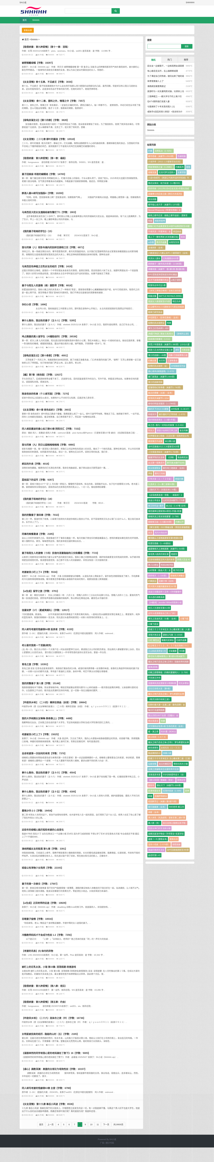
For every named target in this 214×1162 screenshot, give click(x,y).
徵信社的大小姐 (181, 764)
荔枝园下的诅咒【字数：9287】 (38, 479)
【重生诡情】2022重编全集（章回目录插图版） (170, 527)
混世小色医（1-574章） (159, 844)
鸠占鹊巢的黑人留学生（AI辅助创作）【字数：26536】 (50, 336)
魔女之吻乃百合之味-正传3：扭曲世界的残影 (168, 661)
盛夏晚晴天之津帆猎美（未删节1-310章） (167, 549)
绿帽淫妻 (152, 172)
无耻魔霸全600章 (171, 258)
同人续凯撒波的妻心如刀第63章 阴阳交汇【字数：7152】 (52, 428)
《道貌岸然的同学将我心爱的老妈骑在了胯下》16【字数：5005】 (56, 1053)
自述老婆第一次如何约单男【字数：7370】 (44, 753)
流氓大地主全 (154, 635)
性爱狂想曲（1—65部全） (160, 543)
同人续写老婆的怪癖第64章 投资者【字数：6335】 (48, 629)
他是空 (174, 554)
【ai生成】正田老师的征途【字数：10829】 (45, 903)
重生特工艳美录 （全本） (174, 468)
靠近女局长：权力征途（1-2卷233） (164, 183)
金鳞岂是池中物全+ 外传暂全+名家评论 (166, 834)
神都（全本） (154, 812)
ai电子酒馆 (176, 280)
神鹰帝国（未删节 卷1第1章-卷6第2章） (167, 269)
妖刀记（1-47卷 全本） (176, 506)
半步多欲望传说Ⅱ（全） (174, 774)
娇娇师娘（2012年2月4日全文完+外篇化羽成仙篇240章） (168, 189)
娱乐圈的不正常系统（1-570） (173, 414)
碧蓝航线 (177, 231)
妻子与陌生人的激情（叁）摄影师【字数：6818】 (48, 285)
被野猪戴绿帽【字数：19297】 (38, 62)
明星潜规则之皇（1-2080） (160, 167)
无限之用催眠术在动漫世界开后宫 (163, 769)
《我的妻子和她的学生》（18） (38, 499)
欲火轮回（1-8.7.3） (157, 737)
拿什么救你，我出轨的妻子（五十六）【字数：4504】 (49, 772)
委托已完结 (160, 473)
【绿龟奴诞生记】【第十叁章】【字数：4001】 (45, 355)
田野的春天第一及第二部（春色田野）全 (166, 705)
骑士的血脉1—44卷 (157, 355)
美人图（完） (154, 823)
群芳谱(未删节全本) (176, 463)
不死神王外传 (154, 678)
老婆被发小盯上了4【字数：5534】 (40, 572)
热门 (169, 59)
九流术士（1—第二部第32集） (162, 484)
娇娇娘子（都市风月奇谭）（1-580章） (165, 264)
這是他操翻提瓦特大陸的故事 (161, 559)
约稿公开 (180, 522)
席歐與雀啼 (160, 221)
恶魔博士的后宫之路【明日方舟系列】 (165, 194)
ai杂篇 (151, 242)
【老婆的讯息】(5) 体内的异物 (37, 951)
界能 (150, 473)
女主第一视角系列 (156, 463)
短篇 (150, 221)
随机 (153, 60)
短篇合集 (152, 296)
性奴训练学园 (167, 565)
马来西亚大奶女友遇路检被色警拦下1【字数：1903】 (49, 212)
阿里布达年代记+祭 (157, 285)
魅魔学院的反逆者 (156, 457)
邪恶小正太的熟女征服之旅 (160, 350)
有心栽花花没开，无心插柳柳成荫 (162, 71)
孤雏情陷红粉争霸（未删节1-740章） (165, 387)
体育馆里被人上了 (155, 81)
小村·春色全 (153, 640)
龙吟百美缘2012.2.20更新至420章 (163, 446)
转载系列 (152, 414)
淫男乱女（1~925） (164, 151)
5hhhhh (35, 20)
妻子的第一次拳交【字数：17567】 (40, 883)
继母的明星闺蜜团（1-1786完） (162, 403)
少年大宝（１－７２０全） (160, 479)
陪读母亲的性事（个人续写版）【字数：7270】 (46, 393)
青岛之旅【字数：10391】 (35, 664)
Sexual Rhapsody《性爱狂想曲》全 (164, 210)
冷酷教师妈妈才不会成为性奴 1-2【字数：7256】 (47, 935)
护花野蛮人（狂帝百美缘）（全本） (164, 317)
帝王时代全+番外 (156, 506)
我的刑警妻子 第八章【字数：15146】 (42, 683)
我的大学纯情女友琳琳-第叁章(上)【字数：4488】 (48, 718)
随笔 (188, 167)
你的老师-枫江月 (176, 807)
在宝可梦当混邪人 (167, 172)
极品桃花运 (183, 457)
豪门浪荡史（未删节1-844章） (162, 377)
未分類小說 (170, 441)
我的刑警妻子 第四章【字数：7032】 (41, 515)
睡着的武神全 (168, 640)
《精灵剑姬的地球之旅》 (159, 699)
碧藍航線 (176, 844)
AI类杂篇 (186, 350)
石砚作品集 (181, 640)
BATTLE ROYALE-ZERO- (170, 296)
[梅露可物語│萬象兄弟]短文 (160, 333)
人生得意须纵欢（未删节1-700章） (164, 452)
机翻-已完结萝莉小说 (178, 355)
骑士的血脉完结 (155, 382)
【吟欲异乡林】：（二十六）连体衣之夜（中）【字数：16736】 (53, 1018)
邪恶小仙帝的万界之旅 (167, 430)
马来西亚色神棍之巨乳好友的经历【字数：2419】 (48, 266)
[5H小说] (35, 11)
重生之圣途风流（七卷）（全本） (163, 618)
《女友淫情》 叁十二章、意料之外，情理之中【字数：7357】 (54, 101)
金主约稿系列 (165, 764)
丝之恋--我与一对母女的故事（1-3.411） (166, 425)
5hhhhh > (35, 39)
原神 (187, 791)
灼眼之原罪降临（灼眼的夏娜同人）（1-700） (168, 672)
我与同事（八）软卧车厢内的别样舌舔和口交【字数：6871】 (53, 247)
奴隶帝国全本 (154, 791)
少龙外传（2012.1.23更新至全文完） (165, 161)
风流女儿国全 (154, 258)
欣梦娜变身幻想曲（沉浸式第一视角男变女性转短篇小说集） (168, 436)
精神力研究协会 (155, 312)
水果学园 (182, 172)
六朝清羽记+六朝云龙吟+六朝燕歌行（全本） (168, 253)
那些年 (151, 785)
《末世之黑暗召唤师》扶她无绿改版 (164, 290)
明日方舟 (177, 301)
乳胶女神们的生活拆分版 (159, 828)
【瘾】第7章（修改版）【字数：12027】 (42, 374)
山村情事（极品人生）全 (159, 570)
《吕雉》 (171, 457)
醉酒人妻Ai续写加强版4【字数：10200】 (43, 193)
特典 (169, 323)
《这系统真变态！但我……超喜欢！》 (165, 495)
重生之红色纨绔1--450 (158, 328)
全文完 (162, 360)
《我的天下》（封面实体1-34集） (163, 489)
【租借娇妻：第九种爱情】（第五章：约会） (44, 1002)
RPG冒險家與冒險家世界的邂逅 (162, 274)
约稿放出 (152, 581)
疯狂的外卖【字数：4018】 (36, 463)
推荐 (186, 59)
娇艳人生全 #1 (183, 559)
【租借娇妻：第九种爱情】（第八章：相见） (44, 986)
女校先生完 (174, 242)
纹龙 (183, 237)
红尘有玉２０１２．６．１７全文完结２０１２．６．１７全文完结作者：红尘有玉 (168, 646)
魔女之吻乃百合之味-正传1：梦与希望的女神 (168, 742)
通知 (177, 350)
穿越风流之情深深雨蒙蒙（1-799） (164, 516)
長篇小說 (167, 753)
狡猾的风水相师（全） (158, 366)
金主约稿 (184, 430)
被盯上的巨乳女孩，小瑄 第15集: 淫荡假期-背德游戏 (49, 967)
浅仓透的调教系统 (156, 597)
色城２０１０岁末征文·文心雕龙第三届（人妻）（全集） (169, 630)
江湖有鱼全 (172, 360)
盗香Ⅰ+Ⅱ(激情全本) (157, 839)
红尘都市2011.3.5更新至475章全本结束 (166, 307)
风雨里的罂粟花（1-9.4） (159, 339)
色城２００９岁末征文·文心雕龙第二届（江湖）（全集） (169, 759)
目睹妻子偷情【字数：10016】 (38, 919)
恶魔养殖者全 (161, 796)
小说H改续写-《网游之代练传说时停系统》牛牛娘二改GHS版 (168, 178)
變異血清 (174, 839)
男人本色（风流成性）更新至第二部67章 (166, 817)
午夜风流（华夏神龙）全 (159, 231)
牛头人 (151, 430)
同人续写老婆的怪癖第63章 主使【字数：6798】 (47, 1088)
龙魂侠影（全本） (156, 247)
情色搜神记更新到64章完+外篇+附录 (164, 511)
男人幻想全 (153, 565)
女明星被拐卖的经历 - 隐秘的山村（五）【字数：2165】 (50, 1034)
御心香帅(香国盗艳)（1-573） (161, 371)
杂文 (150, 532)
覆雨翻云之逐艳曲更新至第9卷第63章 (165, 538)
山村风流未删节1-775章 (174, 500)
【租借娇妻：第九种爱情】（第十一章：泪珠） (46, 46)
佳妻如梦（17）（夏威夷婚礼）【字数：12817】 (46, 610)
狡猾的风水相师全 (156, 323)
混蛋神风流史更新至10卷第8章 (162, 683)
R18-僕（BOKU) (168, 731)
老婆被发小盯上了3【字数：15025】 (41, 734)
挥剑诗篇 (152, 199)
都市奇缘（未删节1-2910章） (161, 156)
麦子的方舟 (178, 570)
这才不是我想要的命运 (158, 280)
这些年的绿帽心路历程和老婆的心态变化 (43, 829)
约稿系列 (180, 167)
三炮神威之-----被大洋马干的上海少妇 (164, 96)
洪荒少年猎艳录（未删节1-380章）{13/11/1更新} (169, 345)
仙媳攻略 (152, 764)
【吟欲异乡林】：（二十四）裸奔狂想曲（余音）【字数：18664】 (55, 702)
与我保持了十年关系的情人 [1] (161, 106)
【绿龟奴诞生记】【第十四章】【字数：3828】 (45, 120)
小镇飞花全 (153, 624)
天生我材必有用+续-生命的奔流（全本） (166, 726)
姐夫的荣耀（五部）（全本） (161, 393)
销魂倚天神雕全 (177, 575)
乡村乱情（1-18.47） (180, 409)
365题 (182, 651)
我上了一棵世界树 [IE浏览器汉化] (163, 237)
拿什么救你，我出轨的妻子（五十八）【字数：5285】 (49, 320)
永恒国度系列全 (178, 366)
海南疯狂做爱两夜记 (156, 86)
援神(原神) (153, 667)
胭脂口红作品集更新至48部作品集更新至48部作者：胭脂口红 (169, 226)
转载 (150, 796)
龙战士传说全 (154, 500)
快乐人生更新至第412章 (159, 608)
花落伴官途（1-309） (173, 791)
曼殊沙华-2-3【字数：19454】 (37, 810)
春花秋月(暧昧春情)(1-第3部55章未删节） (167, 656)
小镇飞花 (184, 618)
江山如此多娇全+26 (157, 651)
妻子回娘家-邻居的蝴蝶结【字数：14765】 (44, 174)
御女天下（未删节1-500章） (170, 785)
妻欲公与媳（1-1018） (173, 635)
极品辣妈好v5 (154, 753)
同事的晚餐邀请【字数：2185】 (38, 534)
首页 (25, 20)
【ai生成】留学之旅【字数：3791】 (40, 591)
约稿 (150, 151)
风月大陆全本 (161, 532)
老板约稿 (179, 479)
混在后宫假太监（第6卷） (160, 688)
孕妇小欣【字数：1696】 (35, 304)
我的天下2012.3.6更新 (158, 409)
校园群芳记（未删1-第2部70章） (163, 801)
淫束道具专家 (154, 774)
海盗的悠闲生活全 (156, 850)
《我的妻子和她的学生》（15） (38, 231)
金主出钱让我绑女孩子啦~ (174, 823)
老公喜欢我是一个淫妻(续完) (36, 645)
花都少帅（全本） (167, 581)
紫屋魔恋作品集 (155, 441)
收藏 (163, 721)
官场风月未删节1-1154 (158, 398)
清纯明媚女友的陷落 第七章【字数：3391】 (44, 848)
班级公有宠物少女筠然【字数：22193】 (42, 867)
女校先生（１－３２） (171, 748)
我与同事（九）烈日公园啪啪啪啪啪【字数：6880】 (49, 444)
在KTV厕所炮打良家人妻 (158, 101)
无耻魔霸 (172, 651)
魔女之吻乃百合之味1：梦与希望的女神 (166, 694)
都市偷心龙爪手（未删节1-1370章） (164, 204)
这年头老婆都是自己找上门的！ (162, 613)
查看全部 (28, 30)
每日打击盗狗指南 (156, 710)
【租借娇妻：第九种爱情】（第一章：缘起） (44, 158)
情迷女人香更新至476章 (159, 301)
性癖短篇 (182, 156)
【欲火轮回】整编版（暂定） (161, 780)
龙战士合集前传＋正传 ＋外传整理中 (164, 592)
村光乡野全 (184, 683)
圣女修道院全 (154, 468)
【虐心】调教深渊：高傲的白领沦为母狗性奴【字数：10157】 (54, 1069)
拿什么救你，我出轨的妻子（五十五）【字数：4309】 (49, 791)
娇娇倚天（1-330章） (158, 575)
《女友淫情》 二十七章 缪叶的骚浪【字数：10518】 (49, 139)
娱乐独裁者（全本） (157, 807)
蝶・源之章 (153, 731)
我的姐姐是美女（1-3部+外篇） (162, 420)
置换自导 (181, 780)
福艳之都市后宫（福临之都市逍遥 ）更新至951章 (168, 216)
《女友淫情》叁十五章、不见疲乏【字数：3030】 (48, 82)
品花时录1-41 (154, 855)
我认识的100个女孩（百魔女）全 (163, 715)
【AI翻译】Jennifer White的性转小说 (165, 602)
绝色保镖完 (153, 748)
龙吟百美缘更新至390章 (178, 850)
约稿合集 (152, 360)
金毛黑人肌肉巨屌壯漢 (158, 554)
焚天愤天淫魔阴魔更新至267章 (162, 586)
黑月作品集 (161, 242)
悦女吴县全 (153, 721)
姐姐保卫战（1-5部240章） (160, 522)
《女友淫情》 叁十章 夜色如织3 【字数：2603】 (47, 409)
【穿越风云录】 (183, 333)
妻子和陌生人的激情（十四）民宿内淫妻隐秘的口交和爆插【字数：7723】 (60, 553)
